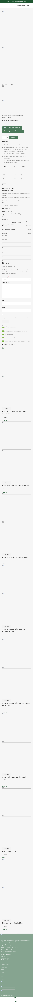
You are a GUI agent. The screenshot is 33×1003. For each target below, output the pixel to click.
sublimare (8, 216)
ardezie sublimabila (15, 214)
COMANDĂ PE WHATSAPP (16, 131)
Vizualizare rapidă (4, 405)
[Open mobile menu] (1, 5)
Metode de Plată (5, 967)
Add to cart (13, 137)
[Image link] (9, 936)
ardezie (7, 214)
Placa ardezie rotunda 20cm (12, 923)
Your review (6, 282)
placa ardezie (24, 214)
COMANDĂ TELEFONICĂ (14, 127)
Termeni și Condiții (6, 962)
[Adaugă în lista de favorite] (8, 405)
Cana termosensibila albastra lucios (15, 486)
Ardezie (21, 115)
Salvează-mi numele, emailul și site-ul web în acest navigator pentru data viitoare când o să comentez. (15, 317)
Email (4, 307)
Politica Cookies (5, 964)
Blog (2, 976)
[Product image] (16, 389)
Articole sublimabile (12, 115)
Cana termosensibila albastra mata (15, 557)
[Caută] (31, 5)
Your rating (5, 277)
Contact (3, 979)
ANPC (2, 969)
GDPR (2, 972)
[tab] (13, 221)
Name (4, 300)
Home (4, 115)
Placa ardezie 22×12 (10, 851)
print (3, 216)
